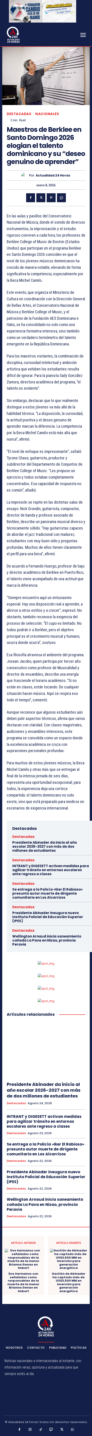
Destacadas (19, 114)
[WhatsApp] (61, 197)
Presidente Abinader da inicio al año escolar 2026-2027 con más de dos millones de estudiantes (44, 846)
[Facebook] (30, 197)
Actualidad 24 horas (53, 175)
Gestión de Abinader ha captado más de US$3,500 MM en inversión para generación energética (68, 1282)
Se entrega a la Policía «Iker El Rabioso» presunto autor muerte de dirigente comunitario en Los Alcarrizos (47, 893)
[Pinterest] (51, 197)
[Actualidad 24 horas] (25, 175)
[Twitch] (51, 1429)
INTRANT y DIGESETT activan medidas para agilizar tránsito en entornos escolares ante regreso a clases (50, 870)
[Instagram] (30, 1429)
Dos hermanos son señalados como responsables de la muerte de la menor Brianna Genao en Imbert (23, 1282)
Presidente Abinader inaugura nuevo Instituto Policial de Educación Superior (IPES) (47, 916)
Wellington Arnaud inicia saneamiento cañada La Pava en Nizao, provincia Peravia (46, 940)
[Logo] (13, 35)
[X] (40, 197)
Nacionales (47, 114)
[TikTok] (41, 1429)
